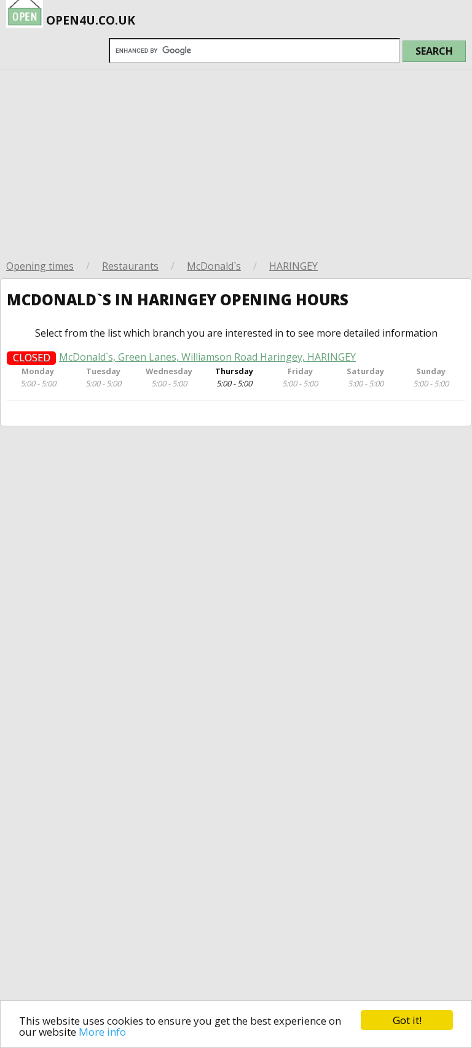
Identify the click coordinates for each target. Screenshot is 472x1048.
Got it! (407, 1020)
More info (102, 1032)
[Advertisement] (236, 162)
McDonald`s (214, 266)
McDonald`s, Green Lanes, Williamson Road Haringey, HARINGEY (207, 357)
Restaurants (130, 266)
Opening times (40, 266)
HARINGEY (293, 266)
